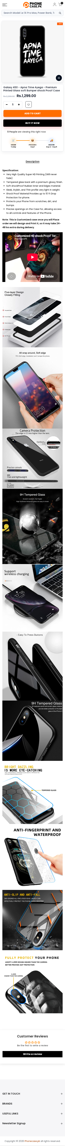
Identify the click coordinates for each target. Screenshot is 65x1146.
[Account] (54, 5)
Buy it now (32, 123)
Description (32, 161)
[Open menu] (9, 5)
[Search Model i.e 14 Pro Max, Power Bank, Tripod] (60, 13)
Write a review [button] (32, 1054)
